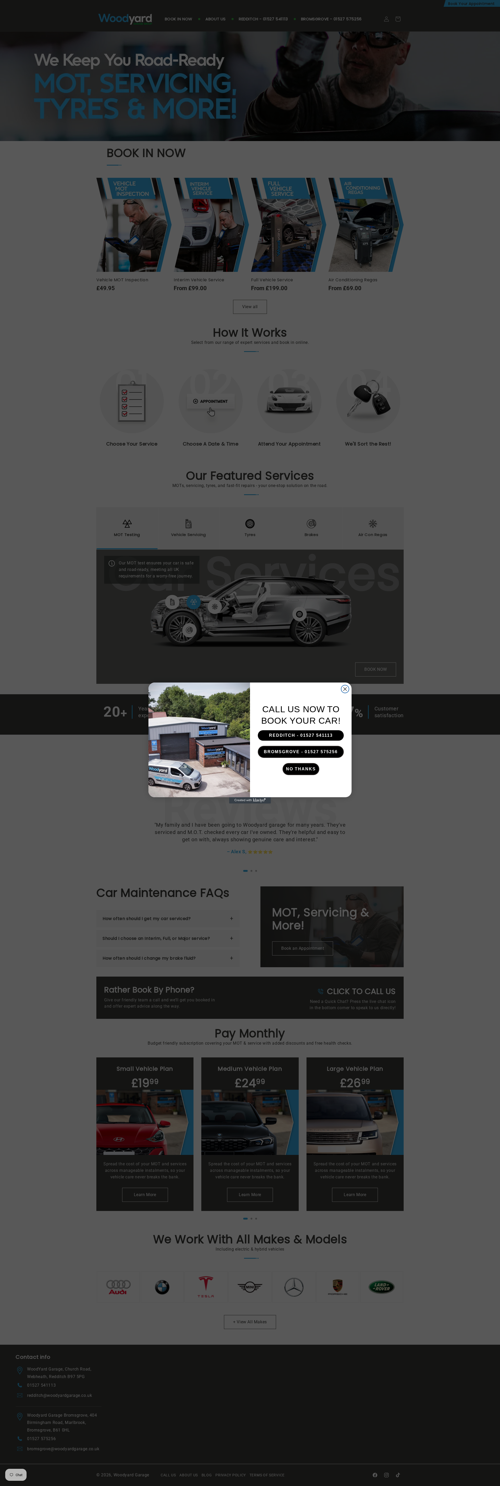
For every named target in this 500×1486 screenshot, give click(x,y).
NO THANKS (301, 769)
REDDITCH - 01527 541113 (301, 735)
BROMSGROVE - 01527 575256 (301, 752)
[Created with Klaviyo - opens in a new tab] (250, 800)
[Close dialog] (345, 689)
